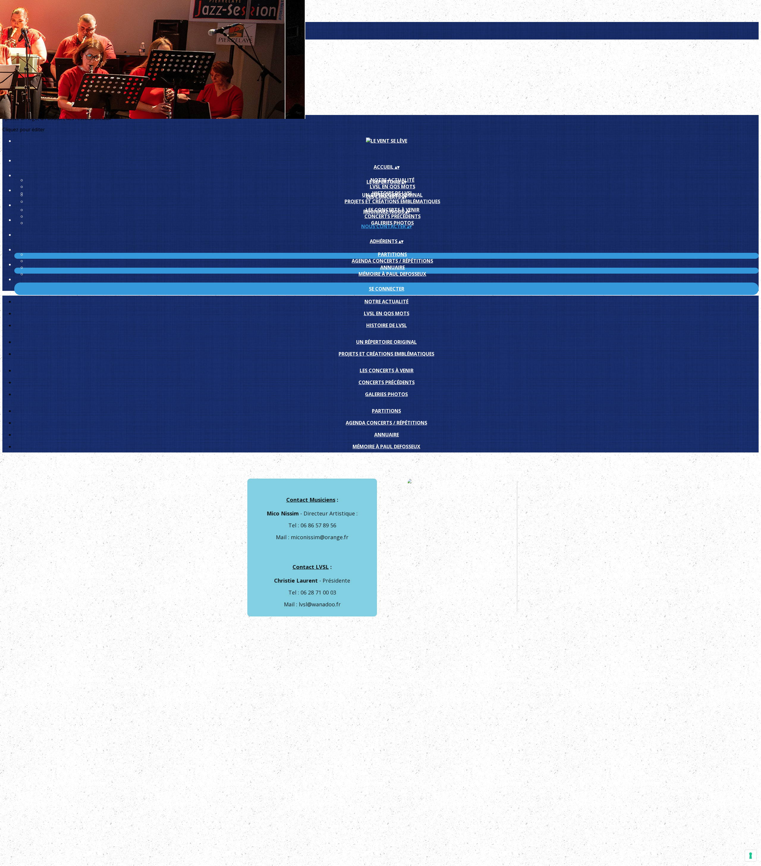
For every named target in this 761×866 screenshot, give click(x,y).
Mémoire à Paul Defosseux (392, 274)
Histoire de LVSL (386, 325)
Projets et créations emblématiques (392, 201)
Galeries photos (392, 223)
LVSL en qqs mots (392, 186)
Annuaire (392, 267)
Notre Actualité (386, 301)
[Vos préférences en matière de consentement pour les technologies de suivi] (750, 855)
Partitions (392, 254)
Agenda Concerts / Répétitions (392, 261)
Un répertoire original (386, 342)
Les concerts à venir (386, 370)
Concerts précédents (392, 216)
